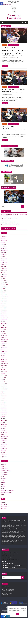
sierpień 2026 (4, 236)
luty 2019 (3, 379)
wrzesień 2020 (4, 341)
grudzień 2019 (4, 359)
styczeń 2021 (3, 333)
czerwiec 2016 (4, 444)
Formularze (3, 478)
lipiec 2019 (3, 369)
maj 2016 (3, 446)
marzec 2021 (3, 329)
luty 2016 (3, 452)
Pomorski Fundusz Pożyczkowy (8, 567)
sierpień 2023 (4, 286)
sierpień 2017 (4, 416)
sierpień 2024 (4, 268)
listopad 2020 (4, 337)
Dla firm (2, 476)
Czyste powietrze (4, 472)
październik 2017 (4, 412)
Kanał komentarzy (5, 506)
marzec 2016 (3, 450)
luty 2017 (3, 428)
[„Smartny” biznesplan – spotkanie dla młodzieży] (14, 71)
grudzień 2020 (4, 335)
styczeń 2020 (3, 357)
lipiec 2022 (3, 303)
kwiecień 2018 (4, 400)
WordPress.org (4, 508)
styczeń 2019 (3, 381)
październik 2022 (4, 296)
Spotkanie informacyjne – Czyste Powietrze (10, 224)
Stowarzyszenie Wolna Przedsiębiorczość (10, 559)
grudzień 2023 (4, 282)
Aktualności (4, 45)
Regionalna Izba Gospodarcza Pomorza (10, 552)
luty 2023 (3, 292)
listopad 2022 (4, 294)
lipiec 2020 (3, 345)
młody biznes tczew (8, 57)
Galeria (2, 480)
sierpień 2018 (4, 392)
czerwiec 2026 (4, 240)
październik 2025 (4, 250)
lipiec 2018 (3, 394)
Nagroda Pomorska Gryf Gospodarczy (9, 218)
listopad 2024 (4, 264)
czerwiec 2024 (4, 270)
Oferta (2, 494)
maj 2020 (3, 349)
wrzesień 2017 (4, 414)
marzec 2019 (3, 377)
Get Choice (4, 561)
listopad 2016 (4, 434)
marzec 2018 (3, 402)
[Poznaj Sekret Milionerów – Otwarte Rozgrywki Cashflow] (14, 29)
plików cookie (18, 608)
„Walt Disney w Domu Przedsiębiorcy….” (9, 127)
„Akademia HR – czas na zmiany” (8, 4)
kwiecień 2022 (4, 307)
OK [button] (17, 614)
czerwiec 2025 (4, 258)
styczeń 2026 (3, 246)
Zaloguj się (3, 502)
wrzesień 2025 (4, 252)
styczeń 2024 (3, 280)
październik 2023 (4, 284)
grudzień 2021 (4, 313)
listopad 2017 (4, 410)
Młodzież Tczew (15, 57)
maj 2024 (3, 272)
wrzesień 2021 (4, 319)
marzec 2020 (3, 353)
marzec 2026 (3, 244)
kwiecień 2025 (4, 262)
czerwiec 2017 (4, 420)
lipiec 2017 (3, 418)
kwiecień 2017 (4, 424)
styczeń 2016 (3, 454)
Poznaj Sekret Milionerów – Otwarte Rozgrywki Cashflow (12, 50)
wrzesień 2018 (4, 389)
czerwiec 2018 (4, 396)
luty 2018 (3, 404)
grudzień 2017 (4, 408)
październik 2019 (4, 363)
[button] (1, 3)
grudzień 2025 (4, 248)
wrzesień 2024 (4, 266)
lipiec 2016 (3, 442)
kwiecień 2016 (4, 448)
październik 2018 (4, 387)
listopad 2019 (4, 361)
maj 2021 (3, 325)
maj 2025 (3, 260)
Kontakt (2, 488)
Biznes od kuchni (4, 468)
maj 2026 (3, 242)
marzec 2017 (3, 426)
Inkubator (3, 482)
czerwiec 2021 (4, 323)
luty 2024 (3, 278)
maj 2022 (3, 305)
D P (9, 55)
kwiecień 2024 (4, 274)
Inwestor (3, 484)
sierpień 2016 (4, 440)
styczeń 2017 (3, 430)
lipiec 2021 (3, 321)
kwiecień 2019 (4, 375)
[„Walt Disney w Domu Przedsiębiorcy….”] (14, 108)
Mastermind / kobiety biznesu (7, 490)
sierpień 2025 (4, 254)
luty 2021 (3, 331)
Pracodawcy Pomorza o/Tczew (8, 555)
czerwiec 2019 (4, 371)
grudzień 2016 (4, 432)
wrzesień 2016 (4, 438)
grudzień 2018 (4, 383)
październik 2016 (4, 436)
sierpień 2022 (4, 301)
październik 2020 (4, 339)
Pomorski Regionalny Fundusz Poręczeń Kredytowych (13, 565)
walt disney (7, 131)
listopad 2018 (4, 385)
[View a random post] (25, 22)
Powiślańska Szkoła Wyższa (7, 563)
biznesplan (4, 94)
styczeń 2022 (3, 311)
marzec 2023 (3, 290)
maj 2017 (3, 422)
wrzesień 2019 (4, 365)
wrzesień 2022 (4, 299)
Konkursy (3, 486)
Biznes (2, 466)
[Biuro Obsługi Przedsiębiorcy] (14, 7)
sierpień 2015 (4, 456)
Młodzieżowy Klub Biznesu (13, 45)
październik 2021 (4, 317)
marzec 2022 (3, 309)
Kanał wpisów (4, 504)
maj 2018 (3, 398)
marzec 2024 (3, 276)
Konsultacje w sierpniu (5, 220)
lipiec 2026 (3, 238)
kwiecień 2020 (4, 351)
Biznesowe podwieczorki (6, 470)
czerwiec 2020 (4, 347)
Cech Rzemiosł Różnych (7, 557)
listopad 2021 (4, 315)
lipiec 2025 (3, 256)
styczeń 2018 (3, 406)
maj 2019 (3, 373)
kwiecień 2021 (4, 327)
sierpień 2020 (4, 343)
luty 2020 (3, 355)
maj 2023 (3, 288)
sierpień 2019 (4, 367)
